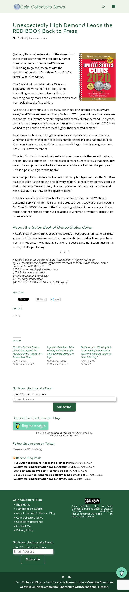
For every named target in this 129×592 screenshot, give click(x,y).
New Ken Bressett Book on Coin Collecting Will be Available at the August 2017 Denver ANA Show (28, 352)
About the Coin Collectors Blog (35, 513)
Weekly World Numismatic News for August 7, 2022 (45, 466)
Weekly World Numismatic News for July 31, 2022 (43, 478)
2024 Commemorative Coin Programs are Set (41, 470)
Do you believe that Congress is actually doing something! (49, 474)
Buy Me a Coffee (44, 432)
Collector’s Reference (29, 522)
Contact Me (23, 526)
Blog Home (23, 504)
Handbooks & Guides (29, 509)
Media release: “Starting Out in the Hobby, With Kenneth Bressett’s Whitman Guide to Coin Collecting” (96, 352)
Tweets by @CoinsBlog (27, 449)
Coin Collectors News (29, 517)
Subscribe (64, 407)
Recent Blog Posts (28, 458)
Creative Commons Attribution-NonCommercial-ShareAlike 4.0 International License (92, 512)
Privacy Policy (24, 530)
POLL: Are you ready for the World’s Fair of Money (44, 462)
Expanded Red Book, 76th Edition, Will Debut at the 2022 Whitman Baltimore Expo (60, 352)
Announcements (38, 38)
